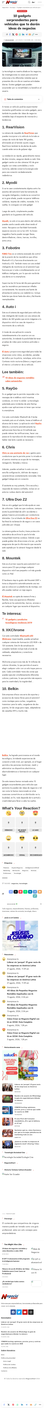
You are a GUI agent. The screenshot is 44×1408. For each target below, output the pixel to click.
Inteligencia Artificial (32, 868)
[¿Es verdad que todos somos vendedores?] (36, 1283)
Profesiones (7, 873)
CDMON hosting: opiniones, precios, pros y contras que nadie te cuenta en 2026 (27, 1109)
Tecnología (22, 11)
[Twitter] (19, 1312)
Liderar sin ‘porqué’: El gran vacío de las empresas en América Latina (27, 1086)
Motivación (16, 870)
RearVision (29, 133)
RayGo (38, 423)
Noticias (33, 870)
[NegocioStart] (12, 2)
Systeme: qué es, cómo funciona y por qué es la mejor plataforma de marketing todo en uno (28, 1132)
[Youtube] (25, 1312)
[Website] (41, 904)
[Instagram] (31, 1312)
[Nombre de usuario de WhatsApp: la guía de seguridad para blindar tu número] (7, 1099)
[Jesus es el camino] (20, 935)
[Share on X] (13, 34)
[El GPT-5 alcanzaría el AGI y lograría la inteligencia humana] (36, 1261)
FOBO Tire (7, 253)
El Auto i (6, 351)
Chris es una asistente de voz (15, 453)
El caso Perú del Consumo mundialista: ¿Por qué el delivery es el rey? (27, 1121)
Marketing (6, 870)
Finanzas (6, 868)
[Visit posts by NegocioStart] (4, 904)
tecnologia (23, 883)
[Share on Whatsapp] (19, 34)
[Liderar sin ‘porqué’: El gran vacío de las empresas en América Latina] (7, 1087)
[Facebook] (13, 1312)
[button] (4, 2)
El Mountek (7, 596)
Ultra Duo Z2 (31, 518)
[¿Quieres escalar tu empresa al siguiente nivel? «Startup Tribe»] (7, 1144)
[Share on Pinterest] (16, 34)
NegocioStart (9, 40)
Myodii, (5, 221)
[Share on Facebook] (9, 34)
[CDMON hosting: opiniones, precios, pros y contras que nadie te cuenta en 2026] (7, 1110)
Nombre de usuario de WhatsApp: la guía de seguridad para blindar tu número (28, 1098)
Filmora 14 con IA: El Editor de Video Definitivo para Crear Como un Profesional (15, 1271)
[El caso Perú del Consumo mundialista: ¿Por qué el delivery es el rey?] (7, 1122)
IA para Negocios (17, 868)
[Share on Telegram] (26, 34)
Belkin (5, 755)
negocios (14, 883)
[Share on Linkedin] (23, 34)
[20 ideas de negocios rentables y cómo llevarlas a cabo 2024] (36, 1250)
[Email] (29, 34)
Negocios (25, 870)
